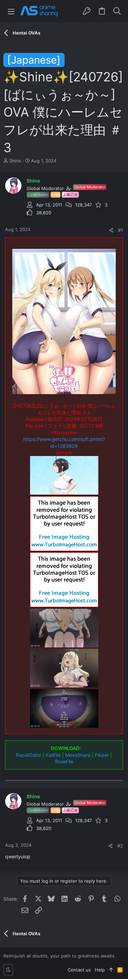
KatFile (53, 755)
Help (100, 970)
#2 (120, 845)
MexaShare (77, 755)
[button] (11, 11)
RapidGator (28, 755)
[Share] (111, 230)
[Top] (111, 970)
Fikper (102, 755)
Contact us (79, 970)
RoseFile (64, 761)
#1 (120, 230)
